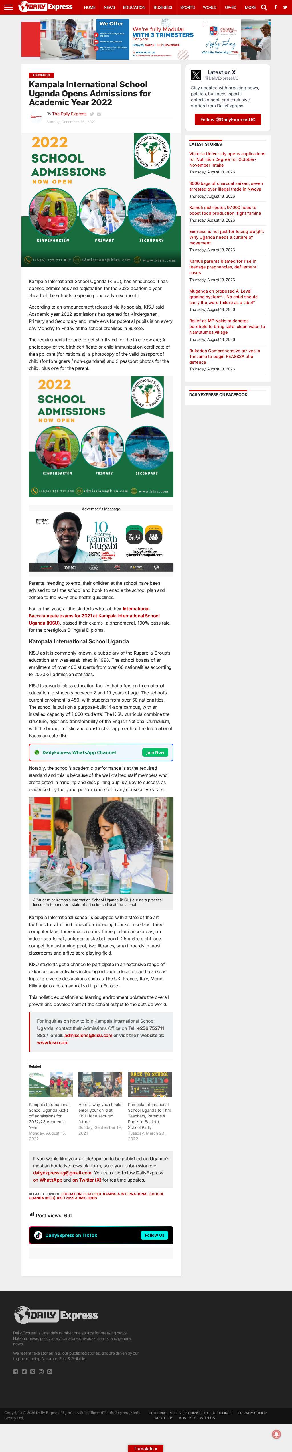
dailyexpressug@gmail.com (62, 1173)
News (109, 7)
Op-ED (231, 7)
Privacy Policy (252, 1413)
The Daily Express (69, 113)
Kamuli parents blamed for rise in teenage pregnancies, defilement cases (222, 267)
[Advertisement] (215, 1345)
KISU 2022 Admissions (77, 1198)
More (250, 7)
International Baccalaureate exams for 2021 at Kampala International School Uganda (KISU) (94, 616)
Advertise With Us (197, 1418)
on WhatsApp (48, 1180)
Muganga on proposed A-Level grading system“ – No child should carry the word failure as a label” (223, 297)
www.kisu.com (52, 1042)
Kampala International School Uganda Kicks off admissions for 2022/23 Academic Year (49, 1116)
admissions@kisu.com (88, 1035)
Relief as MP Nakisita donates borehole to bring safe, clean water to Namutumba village (227, 326)
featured (92, 1194)
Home (90, 7)
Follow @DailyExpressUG (228, 119)
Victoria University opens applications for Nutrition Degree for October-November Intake (227, 159)
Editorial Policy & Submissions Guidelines (190, 1413)
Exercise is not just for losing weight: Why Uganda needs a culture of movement (226, 237)
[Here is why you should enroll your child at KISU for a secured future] (100, 1084)
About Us (164, 1418)
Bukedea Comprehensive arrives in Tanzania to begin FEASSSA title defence (224, 356)
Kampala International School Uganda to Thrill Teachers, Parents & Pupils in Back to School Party (149, 1116)
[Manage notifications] (276, 1434)
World (210, 7)
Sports (187, 7)
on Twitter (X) (87, 1180)
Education (134, 7)
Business (163, 7)
